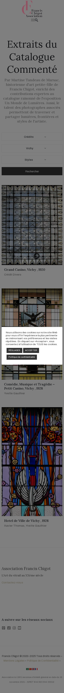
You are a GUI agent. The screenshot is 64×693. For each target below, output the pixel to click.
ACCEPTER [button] (31, 350)
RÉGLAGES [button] (14, 350)
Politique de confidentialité (22, 357)
